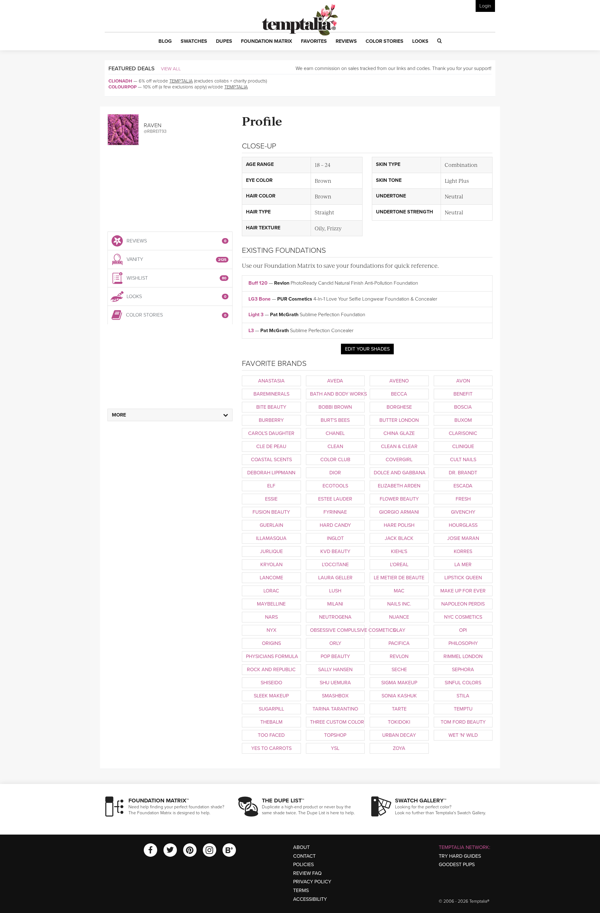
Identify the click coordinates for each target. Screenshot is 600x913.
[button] (165, 41)
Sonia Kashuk (399, 696)
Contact (304, 856)
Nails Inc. (399, 604)
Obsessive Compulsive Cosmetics (337, 630)
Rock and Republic (271, 669)
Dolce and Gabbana (400, 473)
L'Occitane (335, 564)
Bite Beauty (271, 407)
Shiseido (271, 683)
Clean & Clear (399, 446)
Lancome (271, 578)
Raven (153, 125)
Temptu (463, 709)
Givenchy (463, 512)
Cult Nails (463, 459)
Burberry (271, 420)
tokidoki (399, 722)
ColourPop (122, 87)
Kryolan (271, 564)
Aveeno (399, 381)
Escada (462, 486)
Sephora (463, 669)
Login (485, 6)
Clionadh (120, 81)
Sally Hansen (335, 669)
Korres (463, 551)
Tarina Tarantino (335, 709)
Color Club (335, 459)
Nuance (399, 617)
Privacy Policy (312, 882)
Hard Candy (335, 525)
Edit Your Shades (367, 349)
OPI (463, 630)
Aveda (335, 381)
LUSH (335, 591)
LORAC (271, 591)
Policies (303, 864)
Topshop (335, 735)
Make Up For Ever (463, 591)
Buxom (463, 420)
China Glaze (399, 433)
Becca (399, 394)
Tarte (399, 709)
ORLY (335, 643)
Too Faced (271, 735)
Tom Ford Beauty (463, 722)
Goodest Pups (457, 864)
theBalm (271, 722)
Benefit (462, 394)
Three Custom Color (337, 722)
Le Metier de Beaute (399, 578)
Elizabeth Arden (399, 486)
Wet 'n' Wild (463, 735)
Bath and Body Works (337, 394)
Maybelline (271, 604)
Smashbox (335, 696)
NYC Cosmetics (463, 617)
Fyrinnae (335, 512)
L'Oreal (399, 564)
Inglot (335, 538)
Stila (463, 696)
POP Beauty (335, 656)
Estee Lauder (335, 499)
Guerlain (271, 525)
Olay (399, 630)
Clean (335, 446)
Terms (301, 890)
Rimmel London (462, 656)
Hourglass (463, 525)
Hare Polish (399, 525)
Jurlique (271, 551)
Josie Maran (463, 538)
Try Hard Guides (460, 856)
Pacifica (399, 643)
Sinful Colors (463, 683)
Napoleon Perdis (463, 604)
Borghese (399, 407)
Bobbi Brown (335, 407)
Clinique (463, 446)
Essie (271, 499)
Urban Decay (399, 735)
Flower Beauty (399, 499)
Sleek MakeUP (271, 696)
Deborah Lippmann (271, 473)
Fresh (463, 499)
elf (271, 486)
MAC (399, 591)
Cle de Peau (271, 446)
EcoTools (335, 486)
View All (171, 69)
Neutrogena (335, 617)
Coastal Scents (271, 459)
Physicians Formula (272, 656)
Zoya (399, 748)
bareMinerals (271, 394)
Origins (271, 643)
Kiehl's (399, 551)
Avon (463, 381)
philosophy (463, 643)
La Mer (463, 564)
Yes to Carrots (271, 748)
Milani (335, 604)
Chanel (335, 433)
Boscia (463, 407)
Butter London (399, 420)
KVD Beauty (335, 551)
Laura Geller (335, 578)
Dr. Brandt (463, 473)
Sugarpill (271, 709)
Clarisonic (463, 433)
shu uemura (335, 683)
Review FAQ (307, 873)
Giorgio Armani (399, 512)
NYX (271, 630)
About (301, 847)
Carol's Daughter (271, 433)
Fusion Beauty (271, 512)
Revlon (399, 656)
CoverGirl (399, 459)
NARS (271, 617)
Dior (335, 473)
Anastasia (271, 381)
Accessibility (310, 899)
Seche (399, 669)
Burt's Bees (335, 420)
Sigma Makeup (399, 683)
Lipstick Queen (463, 578)
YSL (335, 748)
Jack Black (399, 538)
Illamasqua (271, 538)
